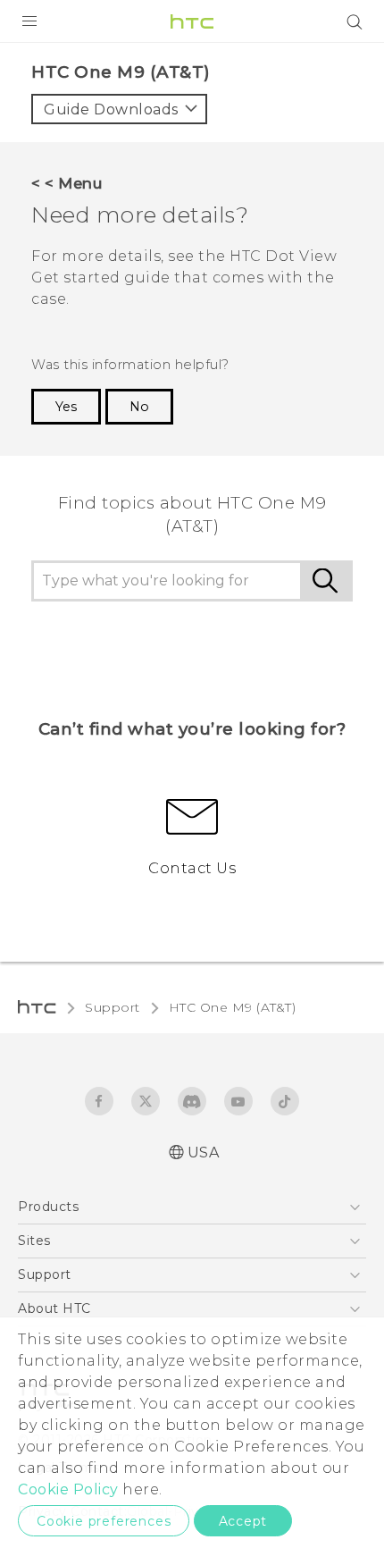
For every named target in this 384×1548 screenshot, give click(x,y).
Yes (66, 407)
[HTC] (192, 21)
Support (112, 1007)
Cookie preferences (104, 1521)
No (139, 407)
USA (204, 1152)
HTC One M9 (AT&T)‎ (232, 1007)
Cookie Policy (68, 1489)
